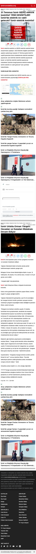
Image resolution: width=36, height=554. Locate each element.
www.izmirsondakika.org (11, 477)
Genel (2, 10)
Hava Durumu (23, 515)
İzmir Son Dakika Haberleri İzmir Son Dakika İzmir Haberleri (15, 9)
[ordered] (8, 209)
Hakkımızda (4, 504)
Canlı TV (3, 517)
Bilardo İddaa (23, 504)
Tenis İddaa (4, 533)
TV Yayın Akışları (24, 522)
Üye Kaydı (3, 499)
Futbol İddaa (22, 496)
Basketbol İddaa (23, 499)
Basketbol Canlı (5, 536)
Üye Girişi (3, 496)
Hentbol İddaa (23, 501)
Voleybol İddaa (23, 506)
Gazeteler (21, 512)
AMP (2, 538)
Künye (2, 501)
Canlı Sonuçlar (5, 515)
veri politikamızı (20, 552)
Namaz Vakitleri (23, 520)
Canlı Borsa (4, 512)
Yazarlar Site (4, 530)
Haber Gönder (23, 517)
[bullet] (10, 209)
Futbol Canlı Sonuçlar (7, 520)
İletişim (3, 506)
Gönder (17, 211)
